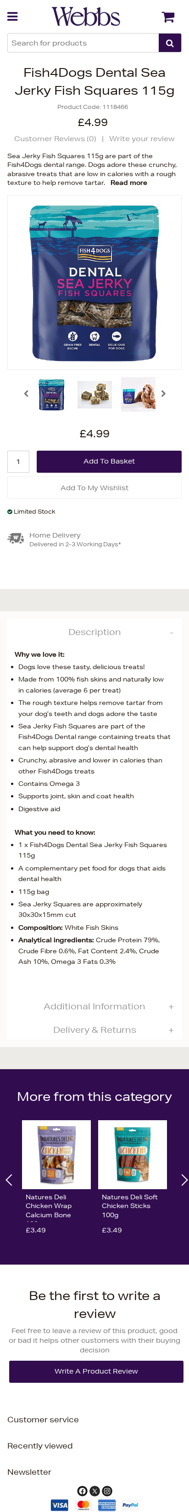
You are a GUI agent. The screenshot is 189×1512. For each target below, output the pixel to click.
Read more (129, 182)
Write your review (142, 138)
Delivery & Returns (94, 1030)
